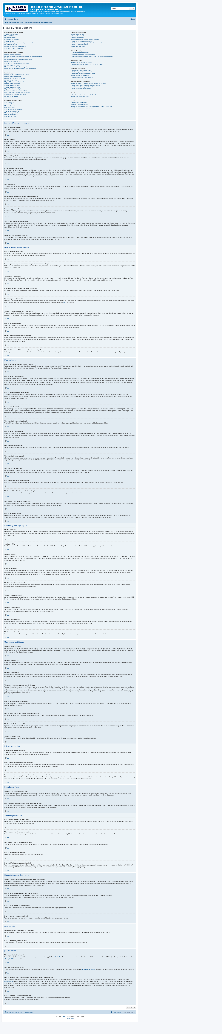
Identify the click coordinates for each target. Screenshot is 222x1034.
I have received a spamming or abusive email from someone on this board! (92, 56)
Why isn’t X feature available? (79, 104)
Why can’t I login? (9, 41)
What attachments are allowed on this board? (83, 95)
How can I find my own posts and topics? (82, 77)
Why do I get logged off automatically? (15, 46)
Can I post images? (9, 107)
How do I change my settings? (12, 54)
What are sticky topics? (11, 113)
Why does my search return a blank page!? (83, 73)
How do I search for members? (80, 75)
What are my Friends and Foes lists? (81, 62)
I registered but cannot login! (12, 39)
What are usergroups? (77, 37)
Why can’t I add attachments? (12, 87)
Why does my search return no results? (82, 72)
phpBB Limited (56, 957)
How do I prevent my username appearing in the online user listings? (23, 56)
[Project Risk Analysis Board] (17, 8)
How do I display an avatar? (12, 65)
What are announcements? (12, 111)
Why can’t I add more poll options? (14, 82)
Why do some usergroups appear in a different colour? (86, 43)
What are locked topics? (11, 114)
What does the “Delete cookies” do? (14, 48)
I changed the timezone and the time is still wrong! (18, 59)
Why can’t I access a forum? (12, 85)
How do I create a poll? (10, 80)
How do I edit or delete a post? (12, 76)
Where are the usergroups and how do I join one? (85, 39)
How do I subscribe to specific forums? (82, 87)
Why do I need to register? (11, 34)
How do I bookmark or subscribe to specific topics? (85, 85)
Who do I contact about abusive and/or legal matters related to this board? (91, 106)
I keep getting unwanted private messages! (83, 54)
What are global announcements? (13, 109)
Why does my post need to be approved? (16, 94)
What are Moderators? (77, 35)
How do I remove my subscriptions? (81, 88)
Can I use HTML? (9, 104)
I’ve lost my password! (10, 44)
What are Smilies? (9, 105)
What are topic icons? (10, 116)
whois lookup (8, 981)
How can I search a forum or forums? (81, 70)
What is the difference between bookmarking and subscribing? (88, 83)
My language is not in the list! (12, 61)
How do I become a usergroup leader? (82, 41)
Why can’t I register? (10, 37)
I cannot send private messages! (80, 52)
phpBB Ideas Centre (88, 969)
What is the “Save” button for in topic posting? (17, 92)
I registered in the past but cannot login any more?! (18, 43)
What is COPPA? (9, 35)
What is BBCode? (9, 102)
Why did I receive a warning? (12, 89)
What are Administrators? (78, 34)
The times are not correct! (11, 58)
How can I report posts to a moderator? (15, 90)
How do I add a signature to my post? (14, 78)
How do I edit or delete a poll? (12, 83)
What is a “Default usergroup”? (79, 44)
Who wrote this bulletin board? (79, 102)
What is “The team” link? (78, 46)
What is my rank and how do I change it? (15, 67)
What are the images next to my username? (16, 63)
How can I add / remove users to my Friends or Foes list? (87, 64)
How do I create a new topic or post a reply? (16, 74)
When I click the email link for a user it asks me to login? (20, 68)
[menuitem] (15, 19)
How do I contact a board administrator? (82, 108)
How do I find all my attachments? (80, 96)
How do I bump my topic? (11, 96)
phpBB (65, 303)
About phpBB (8, 959)
